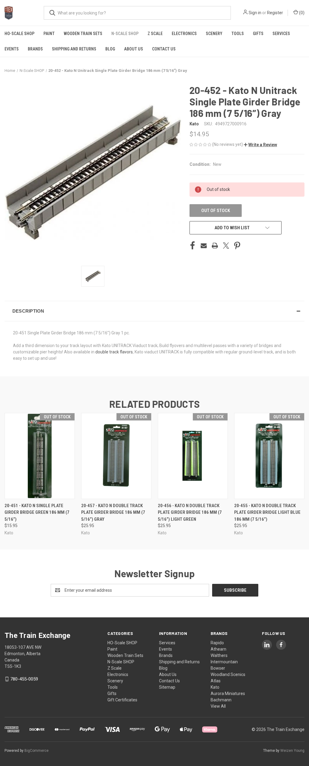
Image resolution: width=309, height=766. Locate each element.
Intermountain (224, 661)
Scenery (214, 33)
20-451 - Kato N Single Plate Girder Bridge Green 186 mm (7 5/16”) (37, 512)
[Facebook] (193, 245)
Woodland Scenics (228, 674)
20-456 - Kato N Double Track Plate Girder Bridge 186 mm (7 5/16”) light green (190, 512)
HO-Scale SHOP (19, 33)
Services (281, 33)
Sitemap (167, 687)
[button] (260, 144)
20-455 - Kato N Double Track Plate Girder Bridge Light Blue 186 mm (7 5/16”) (267, 512)
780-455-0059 (24, 679)
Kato (215, 687)
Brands (35, 49)
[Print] (215, 245)
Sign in (255, 12)
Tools (237, 33)
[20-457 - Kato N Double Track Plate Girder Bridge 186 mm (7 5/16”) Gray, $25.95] (116, 456)
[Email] (204, 245)
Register (275, 12)
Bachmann (221, 699)
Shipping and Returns (74, 49)
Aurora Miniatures (228, 693)
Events (12, 49)
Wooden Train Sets (83, 33)
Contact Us (164, 49)
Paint (49, 33)
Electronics (184, 33)
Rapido (217, 642)
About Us (133, 49)
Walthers (219, 655)
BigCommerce (36, 750)
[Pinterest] (237, 245)
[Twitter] (226, 245)
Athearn (218, 649)
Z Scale (155, 33)
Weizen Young (292, 750)
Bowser (218, 668)
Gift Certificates (122, 699)
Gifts (258, 33)
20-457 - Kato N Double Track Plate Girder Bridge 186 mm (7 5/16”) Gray (113, 512)
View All (218, 706)
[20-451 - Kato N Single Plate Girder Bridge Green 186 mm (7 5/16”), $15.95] (40, 456)
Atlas (216, 680)
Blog (110, 49)
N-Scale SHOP (125, 33)
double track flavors (114, 351)
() (301, 12)
